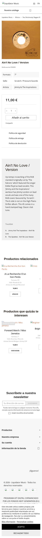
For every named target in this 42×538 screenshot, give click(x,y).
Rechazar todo (21, 533)
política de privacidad (25, 413)
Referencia (6, 67)
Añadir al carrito (21, 117)
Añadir (15, 294)
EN (38, 3)
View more (15, 351)
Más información (8, 521)
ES (34, 3)
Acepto (21, 527)
